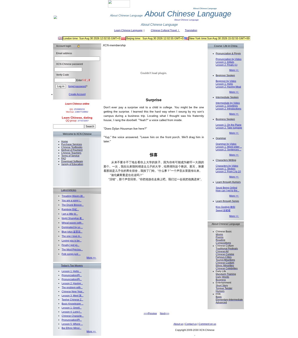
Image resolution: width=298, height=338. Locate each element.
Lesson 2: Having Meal (228, 86)
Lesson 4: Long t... (72, 311)
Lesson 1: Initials (225, 62)
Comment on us (207, 324)
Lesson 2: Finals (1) (226, 64)
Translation (191, 30)
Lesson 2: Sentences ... (228, 149)
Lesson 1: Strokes (225, 168)
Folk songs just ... (71, 254)
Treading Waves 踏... (73, 196)
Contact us (191, 324)
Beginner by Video (226, 81)
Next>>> (164, 313)
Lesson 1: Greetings (227, 105)
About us (178, 324)
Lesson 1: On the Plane (228, 124)
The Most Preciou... (72, 249)
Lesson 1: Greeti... (71, 307)
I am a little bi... (70, 213)
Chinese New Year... (73, 291)
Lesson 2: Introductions (228, 108)
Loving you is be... (71, 240)
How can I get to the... (227, 190)
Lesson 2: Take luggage (229, 127)
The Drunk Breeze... (73, 205)
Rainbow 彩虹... (70, 209)
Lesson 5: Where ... (72, 324)
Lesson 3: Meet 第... (72, 295)
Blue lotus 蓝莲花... (72, 231)
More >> (91, 257)
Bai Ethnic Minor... (71, 328)
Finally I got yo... (70, 245)
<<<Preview (150, 313)
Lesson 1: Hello (224, 84)
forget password (77, 86)
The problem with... (72, 287)
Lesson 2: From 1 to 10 (228, 171)
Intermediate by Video (228, 103)
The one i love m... (72, 236)
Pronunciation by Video (228, 59)
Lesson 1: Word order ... (229, 146)
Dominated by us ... (72, 227)
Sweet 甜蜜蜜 (223, 210)
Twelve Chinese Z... (72, 299)
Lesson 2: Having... (72, 283)
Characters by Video (227, 165)
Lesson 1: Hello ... (71, 271)
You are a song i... (71, 200)
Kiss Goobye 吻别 (225, 207)
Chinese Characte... (73, 315)
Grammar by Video (226, 144)
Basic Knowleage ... (72, 303)
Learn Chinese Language (128, 30)
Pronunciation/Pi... (72, 275)
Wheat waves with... (72, 222)
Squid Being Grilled (226, 187)
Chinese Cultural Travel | (165, 30)
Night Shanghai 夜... (73, 218)
